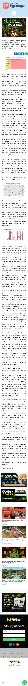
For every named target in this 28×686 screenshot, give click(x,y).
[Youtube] (17, 644)
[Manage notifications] (3, 682)
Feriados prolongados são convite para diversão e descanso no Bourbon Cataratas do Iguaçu (13, 581)
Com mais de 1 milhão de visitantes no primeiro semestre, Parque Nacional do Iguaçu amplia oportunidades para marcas (13, 541)
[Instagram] (14, 644)
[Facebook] (10, 644)
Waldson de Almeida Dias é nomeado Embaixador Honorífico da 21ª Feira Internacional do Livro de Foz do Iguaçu (13, 561)
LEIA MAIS (4, 524)
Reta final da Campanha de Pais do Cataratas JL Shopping (13, 521)
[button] (14, 13)
